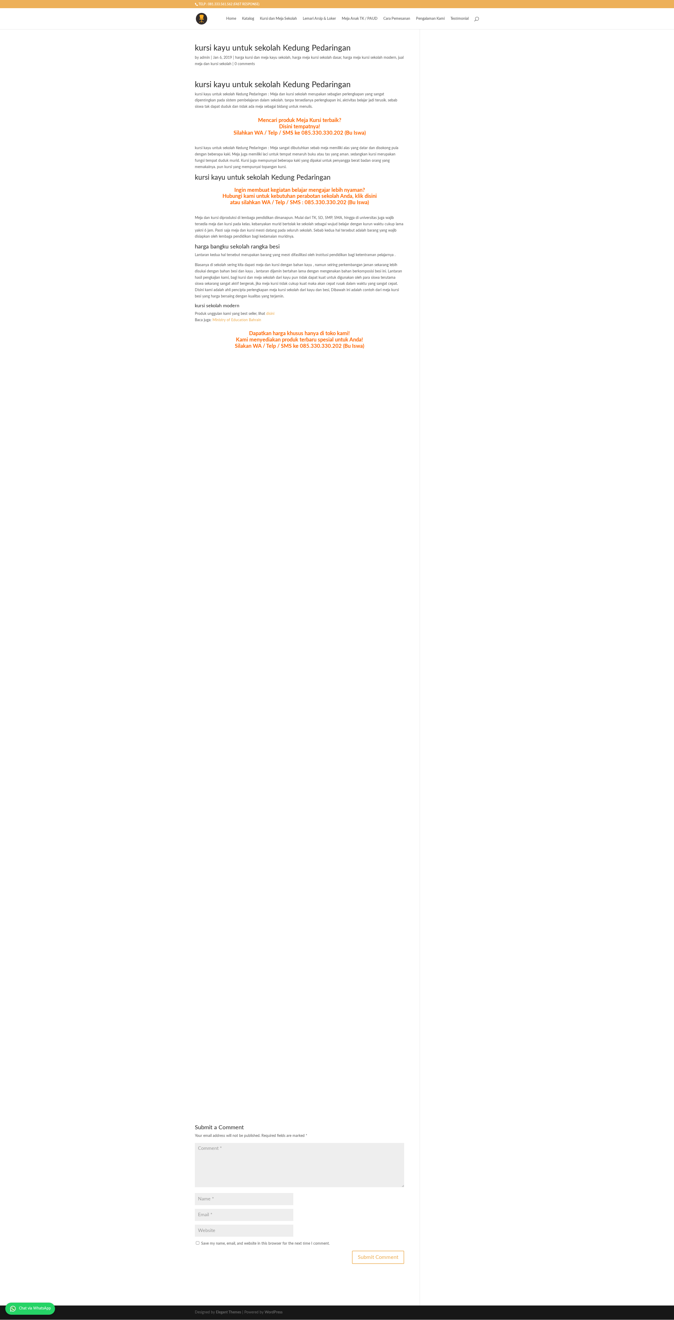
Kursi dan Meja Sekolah (278, 19)
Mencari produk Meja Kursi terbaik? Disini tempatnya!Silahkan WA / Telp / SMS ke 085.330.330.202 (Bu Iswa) (300, 127)
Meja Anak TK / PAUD (360, 19)
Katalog (248, 19)
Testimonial (459, 19)
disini (270, 314)
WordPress (274, 1312)
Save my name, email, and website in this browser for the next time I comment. (265, 1243)
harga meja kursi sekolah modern (369, 58)
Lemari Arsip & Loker (319, 19)
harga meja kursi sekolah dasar (316, 58)
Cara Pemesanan (396, 19)
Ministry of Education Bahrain (236, 320)
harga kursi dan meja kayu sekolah (262, 58)
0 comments (245, 64)
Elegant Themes (228, 1312)
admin (205, 58)
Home (231, 19)
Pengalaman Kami (430, 19)
